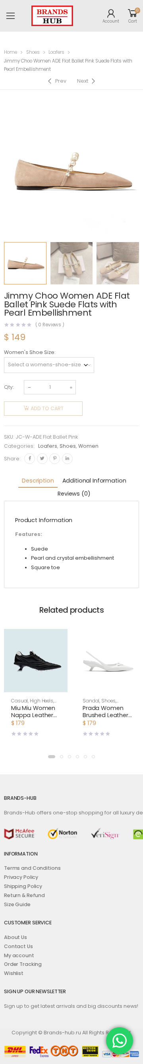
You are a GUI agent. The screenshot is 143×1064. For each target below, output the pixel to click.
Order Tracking (23, 964)
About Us (15, 937)
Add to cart (47, 408)
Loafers (56, 52)
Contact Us (18, 946)
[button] (52, 756)
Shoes (33, 52)
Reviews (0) (74, 494)
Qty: (9, 387)
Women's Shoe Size (29, 352)
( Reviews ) (50, 325)
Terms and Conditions (32, 868)
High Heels (41, 701)
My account (19, 955)
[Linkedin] (67, 458)
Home (10, 52)
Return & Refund (24, 895)
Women (88, 446)
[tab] (37, 481)
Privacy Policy (21, 877)
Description (38, 481)
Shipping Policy (23, 886)
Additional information (94, 481)
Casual (19, 701)
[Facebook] (29, 458)
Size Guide (17, 904)
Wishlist (13, 973)
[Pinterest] (54, 458)
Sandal (91, 701)
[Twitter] (42, 458)
